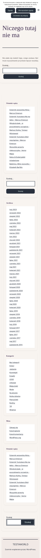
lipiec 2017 (13, 335)
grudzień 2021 (14, 243)
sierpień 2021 (14, 257)
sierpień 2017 (14, 331)
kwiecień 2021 (14, 270)
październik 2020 (16, 291)
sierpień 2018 (14, 314)
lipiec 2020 (13, 301)
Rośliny (12, 403)
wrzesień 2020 (15, 294)
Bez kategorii (14, 362)
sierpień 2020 (14, 297)
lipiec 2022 (13, 220)
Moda (11, 389)
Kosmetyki (13, 373)
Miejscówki (13, 386)
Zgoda (10, 10)
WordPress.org (15, 438)
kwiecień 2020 (14, 307)
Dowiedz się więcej (20, 16)
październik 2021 (15, 250)
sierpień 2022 (14, 216)
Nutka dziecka (14, 396)
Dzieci (11, 366)
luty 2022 (13, 237)
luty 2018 (13, 324)
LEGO (11, 379)
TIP (10, 406)
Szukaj (9, 517)
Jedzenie (12, 369)
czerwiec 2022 (15, 223)
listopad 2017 (14, 328)
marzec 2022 (14, 233)
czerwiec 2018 (14, 318)
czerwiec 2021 (14, 264)
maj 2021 (12, 267)
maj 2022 (13, 226)
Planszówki (13, 400)
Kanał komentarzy (16, 434)
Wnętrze (12, 410)
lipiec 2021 (13, 260)
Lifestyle (12, 383)
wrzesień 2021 (14, 253)
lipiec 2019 (13, 311)
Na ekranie (13, 393)
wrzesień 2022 (15, 213)
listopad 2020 (14, 287)
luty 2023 (13, 209)
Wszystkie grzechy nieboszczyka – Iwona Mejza (17, 150)
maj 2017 (12, 341)
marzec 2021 (14, 274)
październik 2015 (15, 345)
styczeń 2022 (14, 240)
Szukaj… (6, 65)
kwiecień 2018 (14, 321)
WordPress (30, 549)
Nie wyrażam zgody (25, 10)
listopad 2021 (14, 247)
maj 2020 (13, 304)
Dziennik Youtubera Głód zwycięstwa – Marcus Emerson (18, 140)
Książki (12, 376)
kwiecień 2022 (14, 230)
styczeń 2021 (14, 280)
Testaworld (20, 544)
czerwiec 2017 (14, 338)
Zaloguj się (13, 427)
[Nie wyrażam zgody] (39, 10)
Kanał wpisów (14, 431)
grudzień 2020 (15, 284)
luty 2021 (13, 277)
